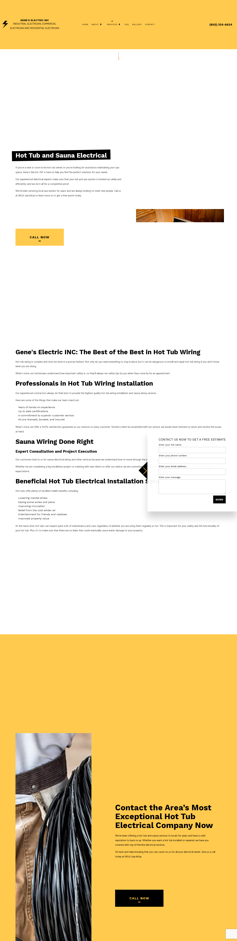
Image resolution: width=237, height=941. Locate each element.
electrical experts (43, 179)
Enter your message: (170, 477)
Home (85, 24)
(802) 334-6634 (220, 24)
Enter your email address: (173, 466)
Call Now (39, 237)
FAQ (127, 24)
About (95, 24)
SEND (219, 499)
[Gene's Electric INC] (5, 24)
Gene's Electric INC (34, 20)
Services (112, 24)
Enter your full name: (170, 444)
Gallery (137, 24)
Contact (150, 24)
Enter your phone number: (173, 455)
